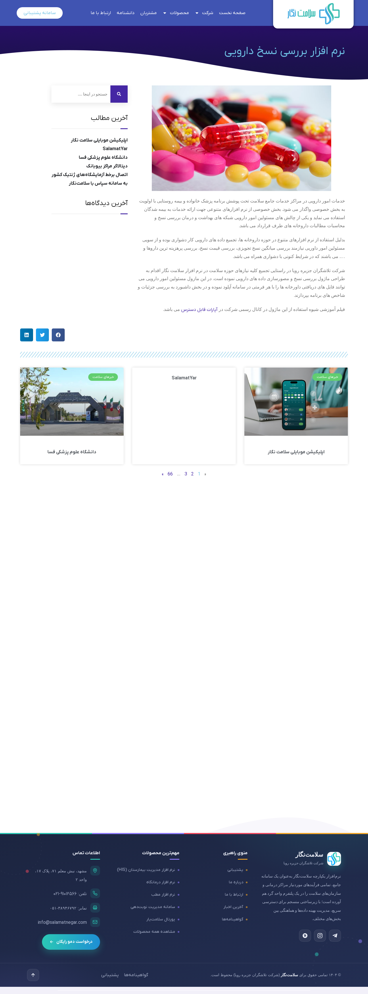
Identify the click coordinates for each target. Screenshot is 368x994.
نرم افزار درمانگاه (160, 882)
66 (170, 474)
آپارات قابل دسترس (199, 310)
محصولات (179, 13)
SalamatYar (115, 149)
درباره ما (236, 882)
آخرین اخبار (233, 907)
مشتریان (148, 13)
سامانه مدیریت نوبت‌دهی (153, 907)
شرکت (207, 13)
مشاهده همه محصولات (154, 931)
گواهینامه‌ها (232, 919)
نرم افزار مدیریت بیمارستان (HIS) (146, 870)
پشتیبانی (235, 870)
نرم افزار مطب (163, 894)
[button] (58, 334)
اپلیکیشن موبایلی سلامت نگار (99, 140)
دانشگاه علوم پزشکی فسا (103, 157)
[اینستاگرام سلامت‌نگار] (320, 936)
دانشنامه (126, 13)
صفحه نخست (232, 13)
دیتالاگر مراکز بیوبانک (107, 166)
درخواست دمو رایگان (74, 942)
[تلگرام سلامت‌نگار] (335, 936)
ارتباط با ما (101, 13)
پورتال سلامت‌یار (160, 919)
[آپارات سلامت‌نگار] (305, 936)
